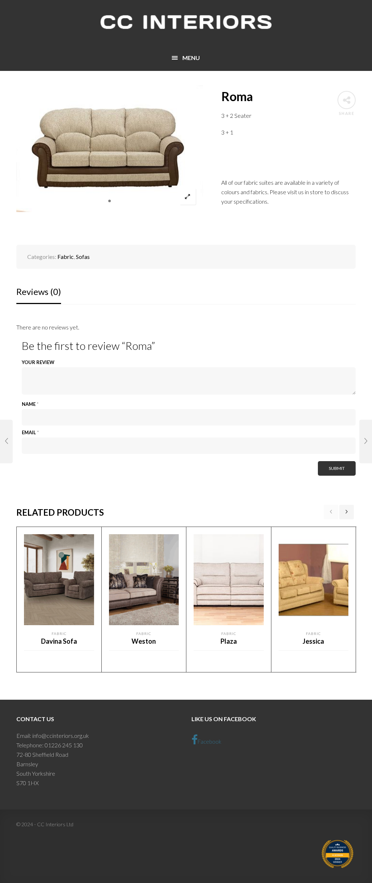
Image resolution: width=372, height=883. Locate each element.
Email (30, 432)
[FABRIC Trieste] (365, 441)
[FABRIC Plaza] (6, 441)
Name (30, 404)
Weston (144, 641)
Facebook (209, 741)
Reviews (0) (38, 291)
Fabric (65, 256)
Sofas (83, 256)
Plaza (229, 641)
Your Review (38, 362)
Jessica (313, 641)
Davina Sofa (59, 641)
